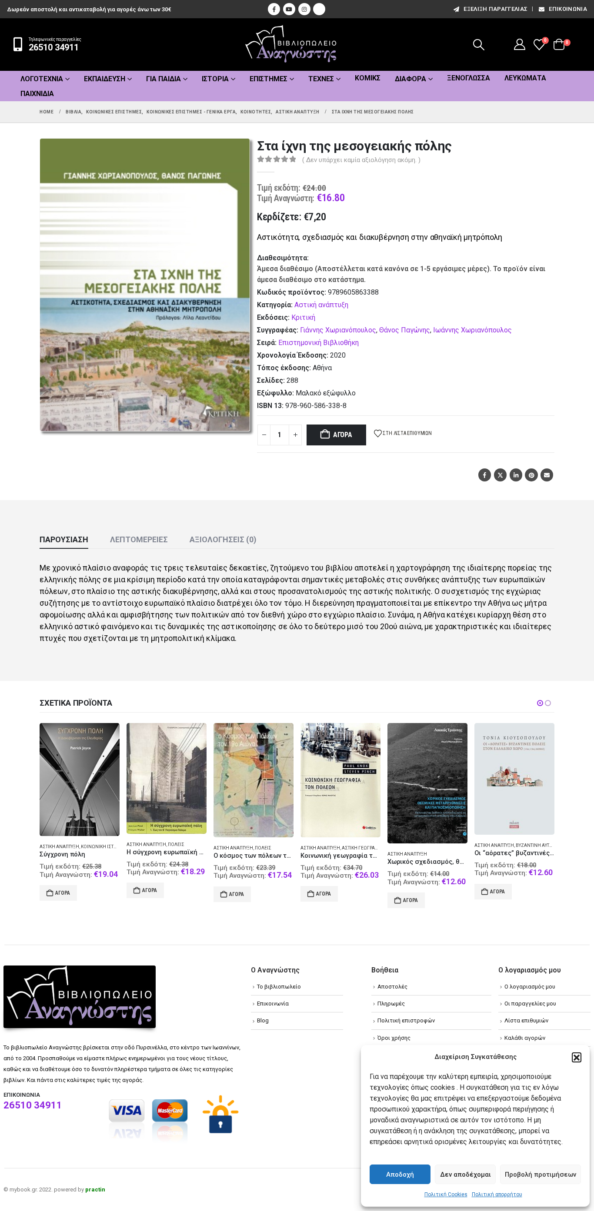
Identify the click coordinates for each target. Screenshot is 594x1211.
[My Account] (520, 44)
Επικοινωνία (568, 9)
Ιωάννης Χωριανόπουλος (472, 330)
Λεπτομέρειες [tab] (139, 539)
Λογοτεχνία (41, 79)
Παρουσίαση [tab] (64, 539)
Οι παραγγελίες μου (530, 1003)
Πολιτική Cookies (445, 1194)
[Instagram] (304, 9)
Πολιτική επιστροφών (406, 1020)
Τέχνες (321, 79)
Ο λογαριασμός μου (529, 986)
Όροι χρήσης (393, 1038)
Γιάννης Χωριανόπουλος (338, 330)
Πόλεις (176, 844)
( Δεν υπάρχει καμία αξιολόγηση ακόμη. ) (361, 160)
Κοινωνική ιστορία (102, 846)
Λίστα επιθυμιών (526, 1020)
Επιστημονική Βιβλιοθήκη (318, 342)
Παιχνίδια (37, 94)
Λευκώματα (525, 78)
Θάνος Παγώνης (404, 330)
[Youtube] (289, 9)
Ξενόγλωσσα (468, 78)
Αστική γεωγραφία (362, 848)
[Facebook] (274, 9)
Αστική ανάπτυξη (321, 305)
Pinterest (531, 474)
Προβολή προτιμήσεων (540, 1174)
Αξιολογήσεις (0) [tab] (223, 539)
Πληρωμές (391, 1003)
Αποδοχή (400, 1174)
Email (547, 474)
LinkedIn (516, 474)
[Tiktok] (319, 9)
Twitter (500, 474)
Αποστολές (392, 986)
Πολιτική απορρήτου (497, 1194)
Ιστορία (215, 79)
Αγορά (342, 435)
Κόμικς (367, 78)
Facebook (484, 474)
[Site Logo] (291, 44)
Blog (263, 1020)
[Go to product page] (80, 779)
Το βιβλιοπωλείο (279, 986)
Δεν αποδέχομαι (465, 1174)
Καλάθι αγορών (524, 1038)
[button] (576, 1057)
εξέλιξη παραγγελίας (495, 9)
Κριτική (303, 317)
